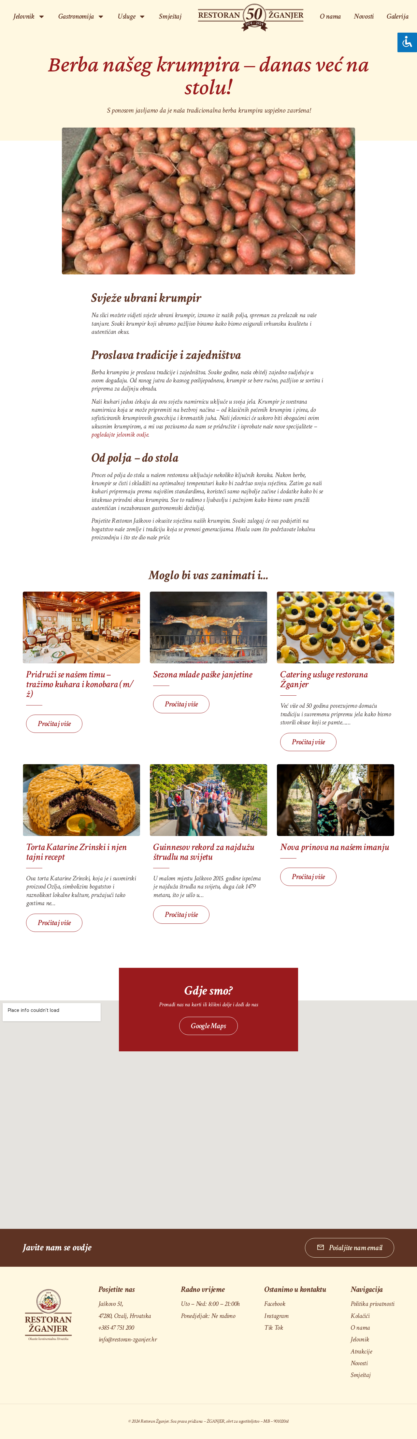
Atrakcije (361, 1351)
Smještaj (170, 16)
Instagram (276, 1315)
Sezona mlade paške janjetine (202, 674)
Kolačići (360, 1315)
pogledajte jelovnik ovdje (119, 434)
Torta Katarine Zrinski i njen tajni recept (76, 852)
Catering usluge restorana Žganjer (324, 679)
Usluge (126, 16)
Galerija (398, 16)
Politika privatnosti (372, 1303)
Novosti (364, 16)
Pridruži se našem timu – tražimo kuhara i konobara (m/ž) (80, 684)
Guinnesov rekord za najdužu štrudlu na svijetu (203, 852)
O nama (330, 16)
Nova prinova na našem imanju (334, 847)
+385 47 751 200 (116, 1327)
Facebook (274, 1303)
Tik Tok (273, 1327)
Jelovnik (360, 1339)
